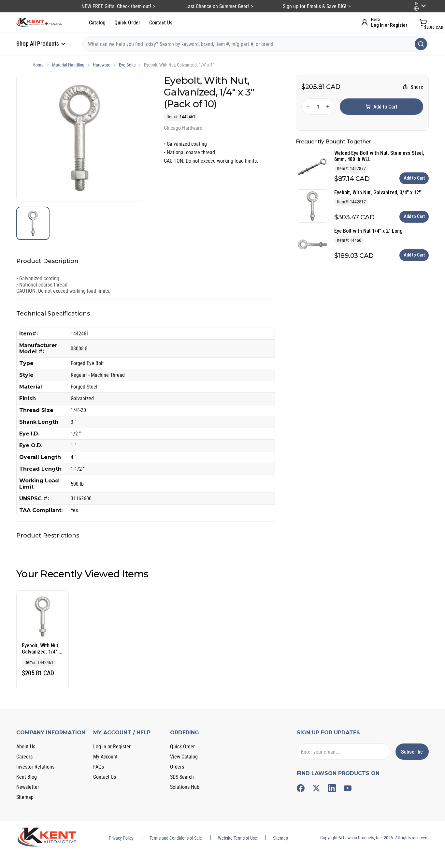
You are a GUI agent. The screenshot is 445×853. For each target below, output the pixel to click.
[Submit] (421, 44)
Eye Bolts (127, 64)
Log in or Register (112, 746)
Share (416, 87)
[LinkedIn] (332, 788)
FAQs (98, 767)
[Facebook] (301, 788)
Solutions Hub (184, 787)
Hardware (101, 64)
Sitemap (25, 797)
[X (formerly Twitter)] (316, 788)
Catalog (97, 23)
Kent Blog (26, 777)
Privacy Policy (121, 838)
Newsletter (27, 787)
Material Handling (68, 64)
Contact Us (161, 23)
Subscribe (412, 752)
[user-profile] (416, 8)
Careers (24, 757)
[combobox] (255, 44)
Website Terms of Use (237, 838)
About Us (25, 746)
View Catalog (184, 757)
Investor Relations (35, 767)
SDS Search (182, 777)
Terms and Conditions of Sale (176, 838)
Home (38, 64)
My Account (105, 757)
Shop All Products (38, 43)
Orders (177, 767)
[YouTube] (348, 788)
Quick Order (127, 23)
